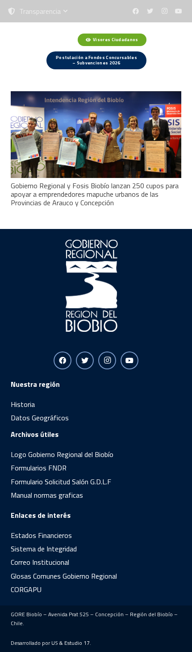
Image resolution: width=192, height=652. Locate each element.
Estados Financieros (41, 535)
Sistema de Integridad (44, 548)
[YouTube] (178, 11)
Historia (23, 404)
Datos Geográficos (40, 417)
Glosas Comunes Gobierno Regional (64, 576)
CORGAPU (26, 589)
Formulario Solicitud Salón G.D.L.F (61, 481)
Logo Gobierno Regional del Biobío (62, 454)
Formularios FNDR (39, 467)
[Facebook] (135, 11)
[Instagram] (164, 11)
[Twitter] (150, 11)
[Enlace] (26, 51)
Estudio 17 (77, 643)
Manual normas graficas (47, 495)
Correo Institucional (40, 562)
